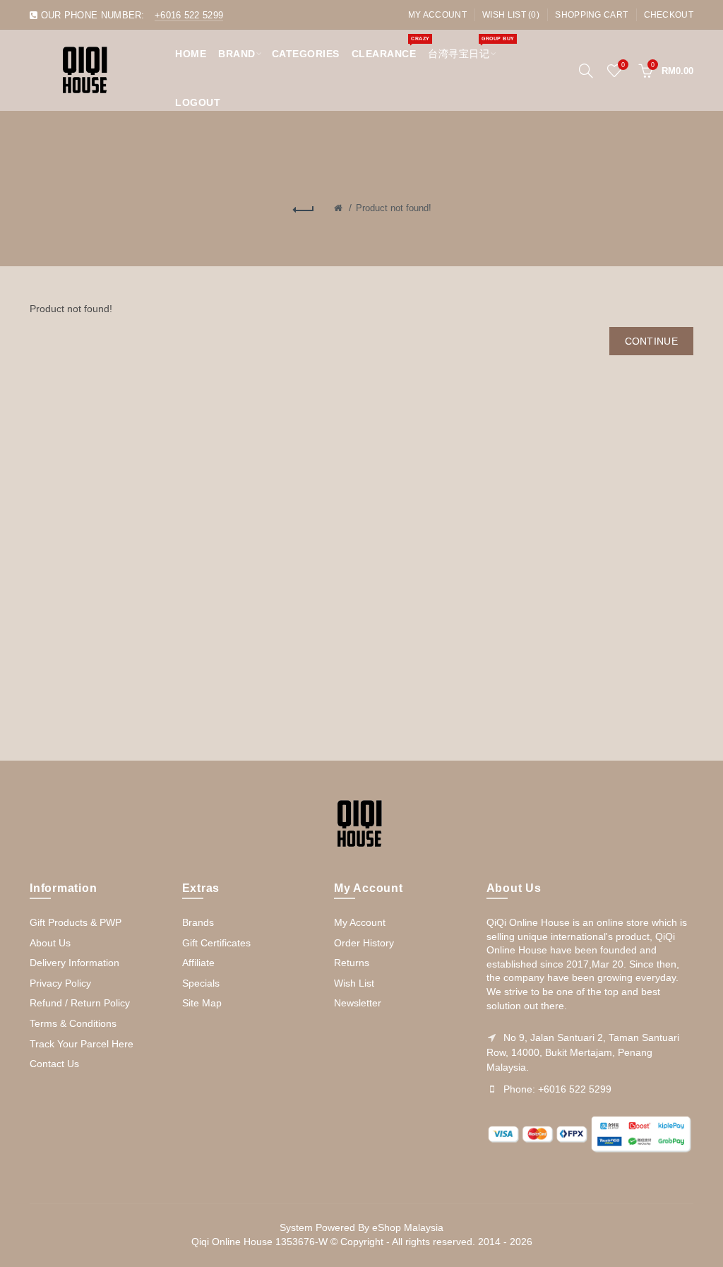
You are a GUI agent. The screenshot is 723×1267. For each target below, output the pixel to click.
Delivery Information (74, 962)
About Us (50, 942)
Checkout (668, 15)
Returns (351, 962)
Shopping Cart (591, 15)
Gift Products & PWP (75, 922)
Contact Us (54, 1063)
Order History (364, 942)
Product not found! (393, 208)
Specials (201, 983)
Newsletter (357, 1003)
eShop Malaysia (407, 1227)
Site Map (202, 1003)
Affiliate (198, 962)
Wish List (354, 983)
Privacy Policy (60, 983)
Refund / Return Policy (80, 1003)
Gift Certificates (216, 942)
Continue (651, 341)
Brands (198, 922)
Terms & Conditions (73, 1023)
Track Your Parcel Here (81, 1043)
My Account (437, 15)
